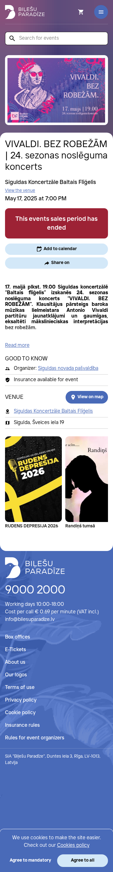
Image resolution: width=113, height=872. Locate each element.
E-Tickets (15, 649)
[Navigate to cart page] (72, 12)
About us (15, 662)
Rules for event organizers (34, 738)
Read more (17, 345)
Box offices (17, 637)
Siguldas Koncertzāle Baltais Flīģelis (53, 411)
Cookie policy (20, 712)
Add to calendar (60, 249)
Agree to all (82, 860)
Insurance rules (22, 725)
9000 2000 (35, 590)
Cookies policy (73, 845)
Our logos (16, 675)
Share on (60, 263)
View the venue (20, 190)
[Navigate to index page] (25, 12)
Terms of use (20, 687)
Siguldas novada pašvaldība (68, 368)
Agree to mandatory (30, 860)
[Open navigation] (101, 12)
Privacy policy (20, 700)
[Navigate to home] (35, 567)
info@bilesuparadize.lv (30, 619)
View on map (91, 397)
